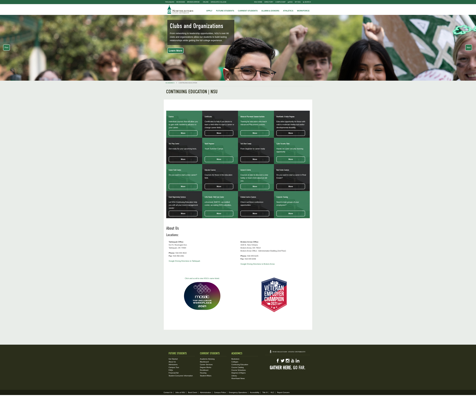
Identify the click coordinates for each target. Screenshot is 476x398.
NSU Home (258, 2)
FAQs (171, 370)
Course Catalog (237, 367)
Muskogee (180, 2)
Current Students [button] (248, 11)
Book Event (192, 392)
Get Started (173, 359)
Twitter (282, 361)
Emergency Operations (238, 392)
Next (469, 47)
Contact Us (168, 392)
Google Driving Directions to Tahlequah (184, 261)
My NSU (298, 2)
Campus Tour (174, 367)
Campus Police (220, 392)
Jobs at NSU (180, 392)
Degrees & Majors (238, 373)
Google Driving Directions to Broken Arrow (257, 264)
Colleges (234, 362)
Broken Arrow (193, 2)
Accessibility (254, 392)
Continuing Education (239, 364)
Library (234, 376)
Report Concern (283, 392)
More (183, 133)
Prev (6, 47)
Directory (268, 2)
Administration (205, 392)
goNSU (290, 2)
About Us (172, 362)
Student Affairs (205, 376)
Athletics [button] (288, 11)
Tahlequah (169, 2)
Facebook (278, 361)
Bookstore (235, 359)
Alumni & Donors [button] (270, 11)
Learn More (175, 50)
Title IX (265, 392)
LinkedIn (297, 361)
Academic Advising (207, 359)
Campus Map (280, 2)
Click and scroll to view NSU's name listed (202, 278)
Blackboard (204, 362)
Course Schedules (238, 370)
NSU (180, 9)
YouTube (292, 361)
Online (205, 2)
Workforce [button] (303, 11)
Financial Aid (173, 373)
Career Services (206, 364)
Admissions (173, 364)
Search (307, 2)
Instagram (287, 361)
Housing (203, 373)
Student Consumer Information (181, 376)
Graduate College (218, 2)
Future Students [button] (225, 11)
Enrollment (204, 370)
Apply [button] (209, 11)
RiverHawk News (238, 378)
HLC (272, 392)
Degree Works (205, 367)
